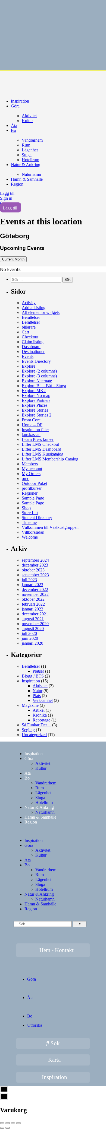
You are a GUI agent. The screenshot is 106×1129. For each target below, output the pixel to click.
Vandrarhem (32, 140)
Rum (26, 145)
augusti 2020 (33, 628)
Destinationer (33, 351)
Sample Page (33, 498)
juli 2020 (29, 633)
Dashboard (31, 346)
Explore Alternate (37, 381)
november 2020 (35, 623)
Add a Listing (33, 307)
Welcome (30, 537)
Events (27, 356)
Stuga (27, 154)
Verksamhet (43, 700)
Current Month (13, 259)
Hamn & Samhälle (27, 179)
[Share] (7, 1123)
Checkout (30, 337)
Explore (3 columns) (39, 376)
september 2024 (35, 560)
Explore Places (34, 405)
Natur (37, 690)
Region (17, 184)
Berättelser (31, 317)
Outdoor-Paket (34, 483)
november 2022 (35, 594)
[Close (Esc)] (2, 1123)
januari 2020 (32, 643)
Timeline (29, 522)
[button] (53, 831)
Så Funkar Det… (36, 725)
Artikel (39, 710)
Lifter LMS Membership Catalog (50, 459)
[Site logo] (41, 80)
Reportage (41, 720)
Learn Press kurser (38, 439)
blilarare (29, 327)
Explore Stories (35, 410)
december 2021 (35, 614)
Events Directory (36, 361)
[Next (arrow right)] (7, 1128)
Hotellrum (30, 159)
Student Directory (37, 517)
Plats (37, 695)
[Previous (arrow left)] (2, 1128)
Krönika (40, 715)
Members (30, 464)
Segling (28, 729)
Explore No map (36, 395)
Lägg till (7, 193)
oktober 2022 (33, 599)
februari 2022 (33, 604)
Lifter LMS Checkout (40, 444)
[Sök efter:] (36, 279)
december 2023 (35, 565)
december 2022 (35, 589)
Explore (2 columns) (39, 371)
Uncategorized (34, 734)
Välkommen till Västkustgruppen (50, 527)
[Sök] (79, 924)
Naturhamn (31, 174)
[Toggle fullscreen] (13, 1123)
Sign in (6, 198)
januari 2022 (32, 609)
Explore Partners (36, 400)
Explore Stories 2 (36, 415)
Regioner (30, 493)
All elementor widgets (41, 312)
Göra (15, 106)
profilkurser (32, 488)
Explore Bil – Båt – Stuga (44, 385)
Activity (29, 302)
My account (32, 468)
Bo (13, 130)
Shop (26, 507)
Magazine (30, 705)
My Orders (31, 473)
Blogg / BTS (33, 676)
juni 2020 (30, 638)
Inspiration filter (35, 429)
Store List (30, 512)
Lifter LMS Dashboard (41, 449)
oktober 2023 (33, 570)
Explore (28, 366)
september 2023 (35, 575)
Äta (14, 125)
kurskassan (31, 434)
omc (25, 478)
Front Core (31, 420)
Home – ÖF (32, 424)
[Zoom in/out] (18, 1123)
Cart (25, 332)
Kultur (27, 120)
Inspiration (20, 101)
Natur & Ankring (25, 164)
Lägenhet (30, 150)
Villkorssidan (33, 532)
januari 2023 (32, 584)
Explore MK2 (34, 390)
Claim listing (32, 341)
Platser (38, 671)
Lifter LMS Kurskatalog (42, 454)
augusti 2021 (33, 618)
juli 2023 (29, 579)
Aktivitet (29, 115)
